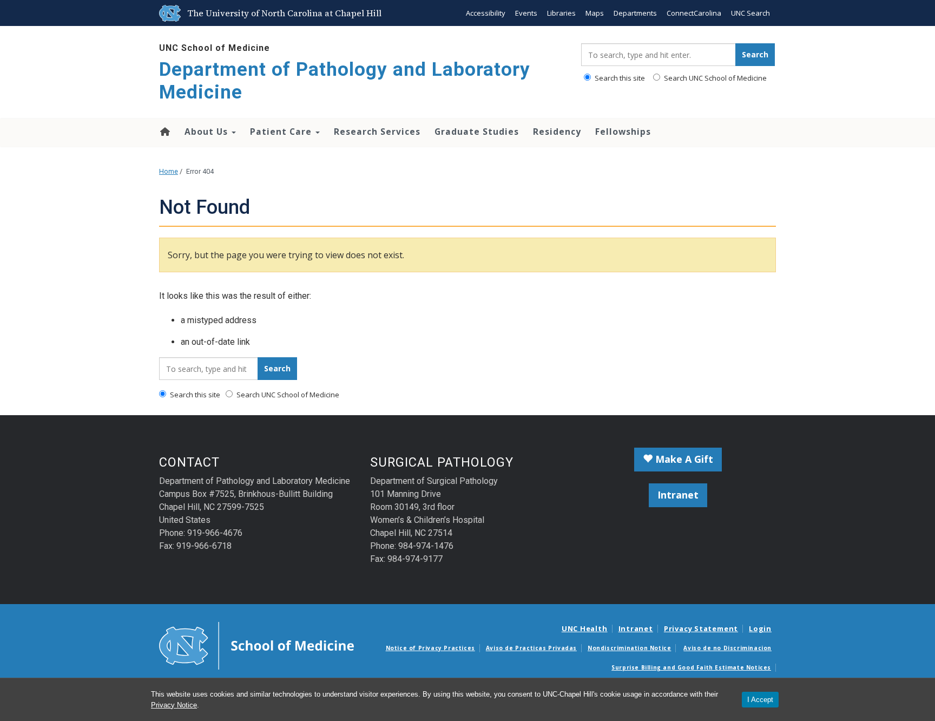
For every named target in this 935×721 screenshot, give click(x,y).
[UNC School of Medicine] (256, 645)
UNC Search (750, 13)
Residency (557, 131)
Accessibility (485, 13)
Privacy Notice (174, 705)
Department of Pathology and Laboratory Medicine (344, 80)
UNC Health (585, 628)
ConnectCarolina (694, 13)
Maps (594, 13)
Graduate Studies (476, 131)
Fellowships (623, 131)
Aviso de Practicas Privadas (531, 648)
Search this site (619, 78)
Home (164, 132)
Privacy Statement (701, 628)
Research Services (377, 131)
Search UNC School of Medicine (714, 78)
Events (526, 13)
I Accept (760, 700)
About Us (208, 131)
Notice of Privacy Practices (430, 648)
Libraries (561, 13)
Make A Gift (683, 459)
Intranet (678, 494)
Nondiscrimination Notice (629, 648)
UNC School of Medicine (214, 48)
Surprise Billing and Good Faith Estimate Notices (691, 667)
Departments (635, 13)
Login (760, 628)
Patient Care (282, 131)
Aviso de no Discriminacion (727, 648)
